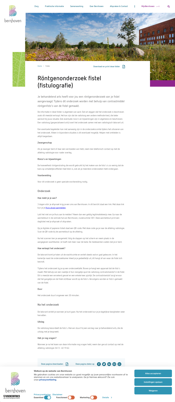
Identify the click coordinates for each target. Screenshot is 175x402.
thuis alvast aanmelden (55, 208)
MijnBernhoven (148, 6)
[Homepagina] (13, 13)
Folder (47, 66)
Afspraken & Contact (119, 6)
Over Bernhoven (97, 6)
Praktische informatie (54, 6)
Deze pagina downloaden (52, 364)
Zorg (36, 6)
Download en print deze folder (106, 67)
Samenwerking (76, 6)
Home (40, 66)
